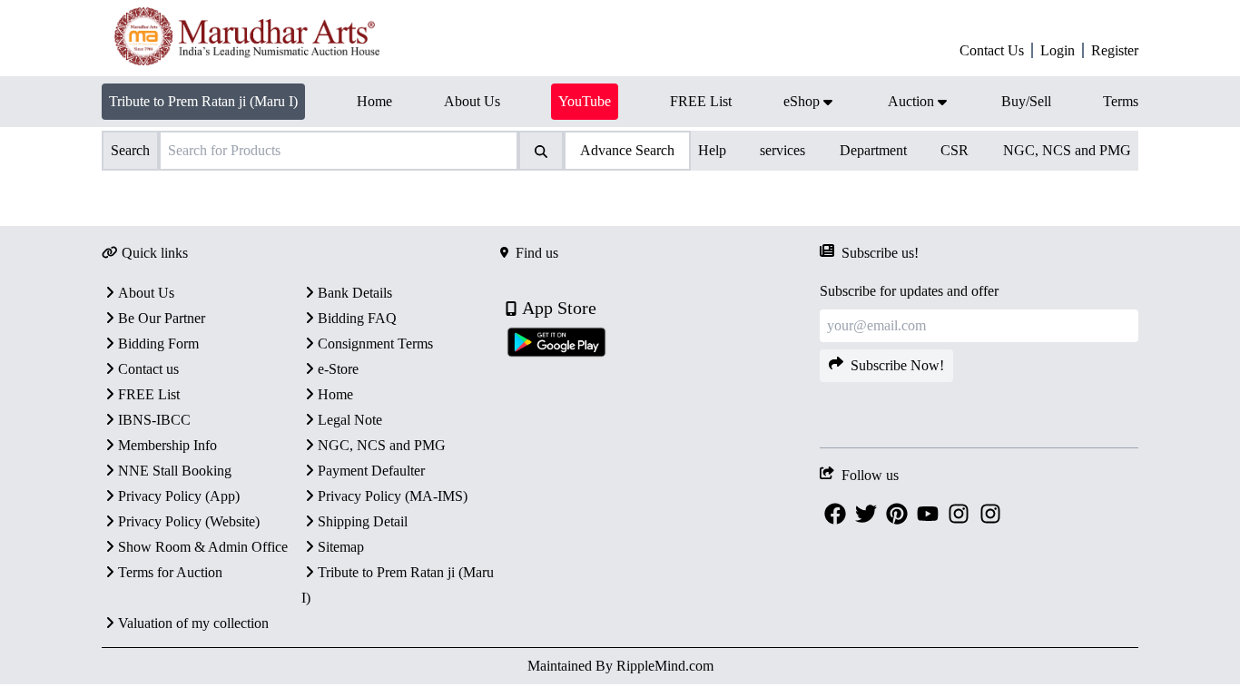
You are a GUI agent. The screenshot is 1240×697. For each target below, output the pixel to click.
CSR (954, 150)
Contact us (148, 369)
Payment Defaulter (371, 470)
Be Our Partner (161, 318)
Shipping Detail (363, 521)
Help (712, 150)
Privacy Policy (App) (179, 496)
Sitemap (341, 547)
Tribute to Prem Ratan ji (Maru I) (203, 101)
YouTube (584, 101)
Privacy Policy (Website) (189, 521)
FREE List (149, 394)
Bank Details (355, 292)
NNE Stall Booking (174, 470)
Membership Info (167, 445)
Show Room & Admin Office (203, 547)
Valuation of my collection (193, 623)
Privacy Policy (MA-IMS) (392, 496)
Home (335, 394)
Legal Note (350, 419)
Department (873, 150)
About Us (146, 292)
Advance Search (627, 150)
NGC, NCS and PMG (1067, 150)
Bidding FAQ (357, 318)
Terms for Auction (170, 572)
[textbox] (511, 195)
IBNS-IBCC (154, 419)
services (782, 150)
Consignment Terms (375, 343)
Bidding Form (158, 343)
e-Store (338, 369)
